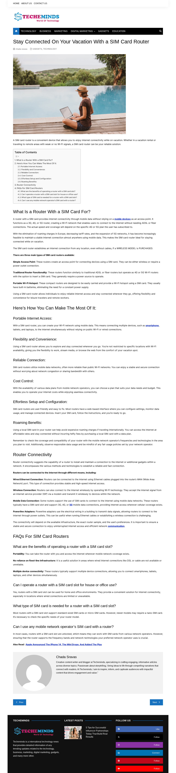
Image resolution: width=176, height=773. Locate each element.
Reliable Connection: (30, 172)
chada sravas (21, 49)
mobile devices (122, 219)
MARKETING (61, 31)
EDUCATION (118, 31)
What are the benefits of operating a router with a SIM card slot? (48, 191)
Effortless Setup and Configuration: (36, 178)
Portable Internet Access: (31, 166)
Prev (21, 702)
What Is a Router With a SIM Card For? (34, 160)
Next (155, 702)
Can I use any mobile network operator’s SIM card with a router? (49, 200)
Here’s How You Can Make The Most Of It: (37, 163)
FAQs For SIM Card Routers (30, 188)
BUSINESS (45, 31)
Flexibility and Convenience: (33, 169)
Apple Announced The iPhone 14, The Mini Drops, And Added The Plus (64, 644)
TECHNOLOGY (28, 31)
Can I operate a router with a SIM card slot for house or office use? (49, 194)
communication (116, 526)
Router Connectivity (26, 185)
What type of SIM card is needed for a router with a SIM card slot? (49, 197)
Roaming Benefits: (29, 182)
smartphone (152, 325)
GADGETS (103, 31)
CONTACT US (40, 3)
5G (70, 504)
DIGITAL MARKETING (82, 31)
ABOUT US (26, 3)
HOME (16, 3)
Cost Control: (27, 175)
